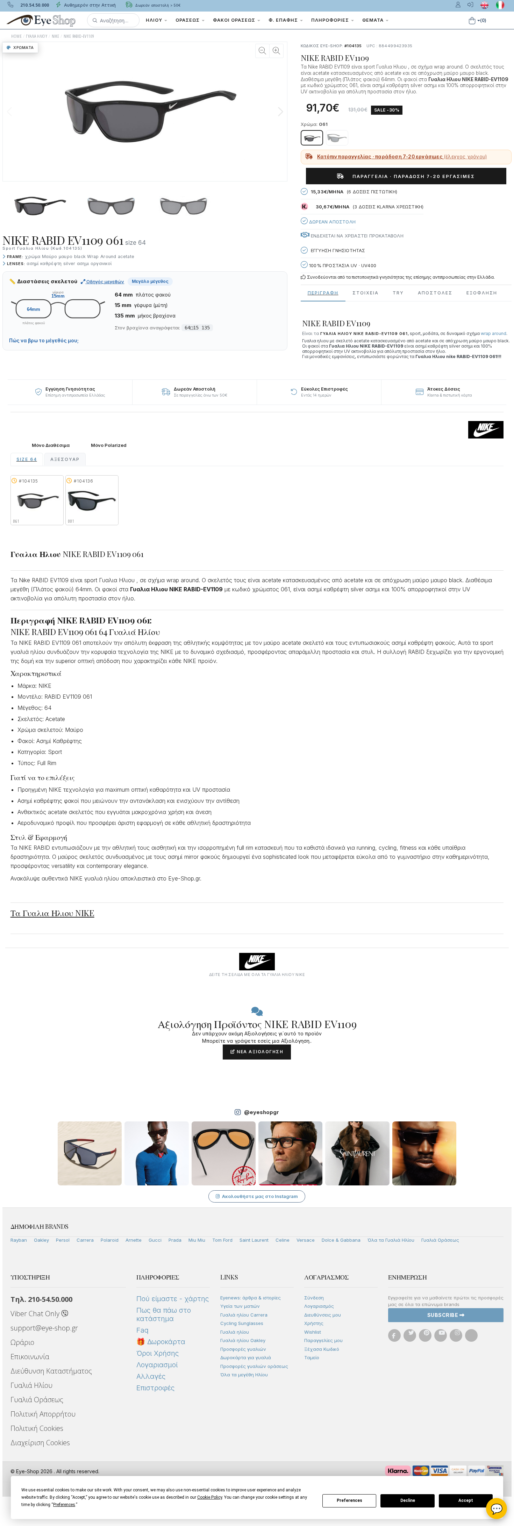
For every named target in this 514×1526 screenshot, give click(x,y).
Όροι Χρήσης (157, 1353)
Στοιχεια (365, 292)
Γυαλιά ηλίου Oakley (242, 1340)
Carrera (85, 1240)
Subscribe (443, 1315)
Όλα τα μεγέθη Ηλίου (244, 1374)
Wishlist (312, 1332)
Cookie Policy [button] (209, 1497)
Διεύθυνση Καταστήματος (51, 1371)
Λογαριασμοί (157, 1365)
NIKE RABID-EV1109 (79, 36)
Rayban (18, 1240)
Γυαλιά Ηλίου (31, 1385)
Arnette (134, 1240)
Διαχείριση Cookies (40, 1442)
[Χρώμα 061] (312, 137)
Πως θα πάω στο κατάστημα (163, 1314)
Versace (306, 1240)
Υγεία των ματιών (240, 1306)
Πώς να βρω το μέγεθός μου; (44, 340)
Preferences (349, 1500)
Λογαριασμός (319, 1306)
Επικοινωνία (29, 1356)
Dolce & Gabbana (341, 1240)
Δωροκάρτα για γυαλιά (245, 1357)
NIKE (55, 36)
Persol (63, 1240)
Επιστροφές (155, 1388)
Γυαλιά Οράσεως (440, 1240)
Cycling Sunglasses (241, 1323)
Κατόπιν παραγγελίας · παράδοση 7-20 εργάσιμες (402, 156)
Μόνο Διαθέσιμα (51, 445)
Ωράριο (22, 1342)
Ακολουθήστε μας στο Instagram (260, 1196)
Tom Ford (222, 1240)
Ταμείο (311, 1357)
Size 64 (26, 459)
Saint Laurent (254, 1240)
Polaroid (110, 1240)
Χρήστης (313, 1323)
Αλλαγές (150, 1376)
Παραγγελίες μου (323, 1340)
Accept (465, 1500)
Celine (283, 1240)
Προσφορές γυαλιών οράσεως (254, 1366)
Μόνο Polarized (109, 445)
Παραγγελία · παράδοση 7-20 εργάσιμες (411, 176)
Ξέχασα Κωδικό (321, 1349)
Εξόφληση (481, 292)
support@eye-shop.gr (44, 1328)
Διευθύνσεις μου (322, 1315)
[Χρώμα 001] (337, 137)
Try (398, 292)
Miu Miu (196, 1240)
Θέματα (373, 20)
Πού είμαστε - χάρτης (172, 1299)
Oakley (41, 1240)
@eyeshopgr (261, 1112)
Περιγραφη (323, 292)
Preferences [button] (64, 1504)
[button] (113, 20)
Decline (407, 1500)
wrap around (493, 333)
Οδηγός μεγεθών (104, 281)
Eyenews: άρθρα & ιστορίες (250, 1297)
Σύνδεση (314, 1297)
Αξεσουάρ (65, 459)
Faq (142, 1330)
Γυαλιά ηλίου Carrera (243, 1315)
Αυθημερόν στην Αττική (89, 5)
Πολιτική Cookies (36, 1428)
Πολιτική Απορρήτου (43, 1414)
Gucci (155, 1240)
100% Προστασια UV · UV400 (342, 265)
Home (16, 36)
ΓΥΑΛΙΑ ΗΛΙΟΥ (36, 36)
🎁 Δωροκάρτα (160, 1342)
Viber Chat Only (35, 1313)
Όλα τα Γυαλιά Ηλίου (390, 1240)
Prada (175, 1240)
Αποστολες (435, 292)
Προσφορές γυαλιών (243, 1349)
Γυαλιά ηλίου (234, 1332)
